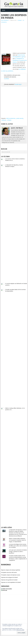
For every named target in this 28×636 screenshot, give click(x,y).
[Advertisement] (14, 38)
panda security (19, 118)
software (9, 120)
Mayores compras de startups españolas (10, 570)
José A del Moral (4, 20)
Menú (3, 10)
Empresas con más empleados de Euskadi (11, 582)
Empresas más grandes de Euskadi (9, 579)
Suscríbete (6, 78)
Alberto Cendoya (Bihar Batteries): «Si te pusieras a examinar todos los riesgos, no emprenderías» (17, 540)
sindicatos (3, 120)
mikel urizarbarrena (10, 118)
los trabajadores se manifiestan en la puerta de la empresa (20, 60)
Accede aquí (18, 84)
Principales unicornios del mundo (9, 572)
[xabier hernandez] (6, 588)
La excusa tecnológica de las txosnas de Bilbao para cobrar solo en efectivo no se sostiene (18, 546)
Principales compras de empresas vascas (10, 575)
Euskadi (19, 20)
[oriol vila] (4, 590)
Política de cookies (20, 629)
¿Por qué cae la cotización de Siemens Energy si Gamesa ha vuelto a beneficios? (18, 551)
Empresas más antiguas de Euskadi (9, 577)
